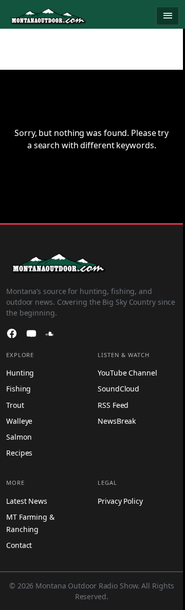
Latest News (26, 501)
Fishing (18, 388)
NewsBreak (117, 421)
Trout (15, 405)
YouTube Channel (127, 373)
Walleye (19, 421)
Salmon (18, 437)
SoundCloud (118, 388)
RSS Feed (113, 405)
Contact (19, 545)
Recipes (19, 453)
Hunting (20, 373)
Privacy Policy (120, 501)
